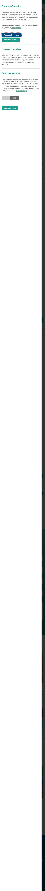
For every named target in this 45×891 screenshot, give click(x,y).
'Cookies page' (21, 91)
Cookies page (16, 28)
